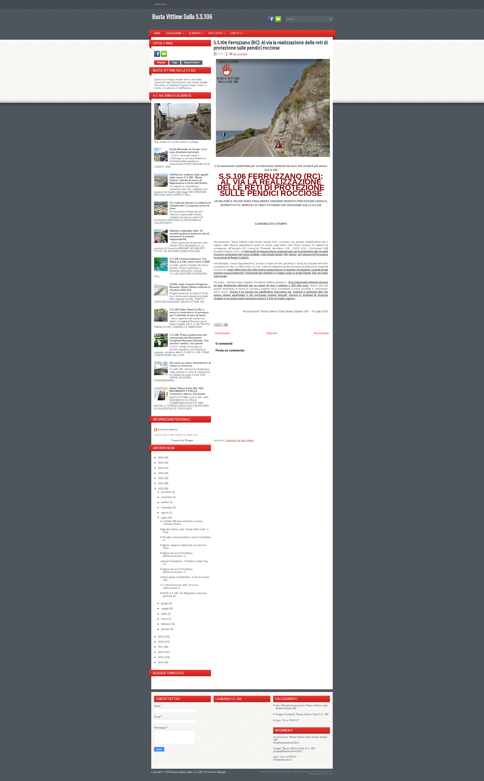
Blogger (189, 440)
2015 (161, 657)
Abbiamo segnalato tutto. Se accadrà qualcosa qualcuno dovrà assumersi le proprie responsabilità (189, 235)
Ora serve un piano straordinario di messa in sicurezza (190, 364)
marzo (165, 618)
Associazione (175, 33)
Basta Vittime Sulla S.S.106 (182, 16)
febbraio (166, 624)
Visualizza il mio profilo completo (176, 435)
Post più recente (222, 333)
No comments (240, 54)
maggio (165, 608)
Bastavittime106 (168, 430)
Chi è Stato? (216, 33)
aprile (164, 613)
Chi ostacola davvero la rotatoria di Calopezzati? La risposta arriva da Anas (190, 205)
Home (157, 33)
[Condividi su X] (222, 325)
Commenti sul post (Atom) (239, 440)
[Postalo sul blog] (219, 325)
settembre (167, 507)
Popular (161, 62)
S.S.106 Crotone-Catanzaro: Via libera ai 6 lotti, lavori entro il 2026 (190, 260)
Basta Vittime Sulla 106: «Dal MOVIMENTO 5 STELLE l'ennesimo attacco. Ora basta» (188, 391)
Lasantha (306, 772)
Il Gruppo (196, 33)
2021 (161, 483)
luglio (164, 517)
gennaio (165, 629)
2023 (161, 473)
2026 (161, 457)
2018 (161, 641)
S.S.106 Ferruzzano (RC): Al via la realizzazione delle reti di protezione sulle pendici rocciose (271, 45)
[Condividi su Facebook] (226, 325)
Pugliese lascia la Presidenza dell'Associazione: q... (176, 554)
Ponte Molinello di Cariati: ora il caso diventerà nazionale (188, 151)
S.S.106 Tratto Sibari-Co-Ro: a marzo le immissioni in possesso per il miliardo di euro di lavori (189, 312)
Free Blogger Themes (323, 772)
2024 (161, 468)
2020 (161, 488)
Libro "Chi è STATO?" (287, 720)
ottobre (165, 502)
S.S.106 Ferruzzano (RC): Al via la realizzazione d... (179, 586)
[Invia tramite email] (215, 325)
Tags (174, 62)
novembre (167, 497)
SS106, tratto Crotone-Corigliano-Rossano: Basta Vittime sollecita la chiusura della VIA (190, 287)
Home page (160, 4)
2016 (161, 652)
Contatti (237, 33)
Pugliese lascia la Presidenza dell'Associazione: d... (176, 570)
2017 (161, 646)
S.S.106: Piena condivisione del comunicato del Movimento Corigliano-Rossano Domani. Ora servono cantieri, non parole (189, 339)
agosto (165, 512)
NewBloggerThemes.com (321, 774)
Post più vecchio (321, 333)
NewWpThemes (275, 772)
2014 (161, 662)
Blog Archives (191, 62)
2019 (161, 636)
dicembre (166, 492)
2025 (161, 462)
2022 (161, 478)
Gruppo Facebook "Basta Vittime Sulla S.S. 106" (302, 714)
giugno (165, 603)
